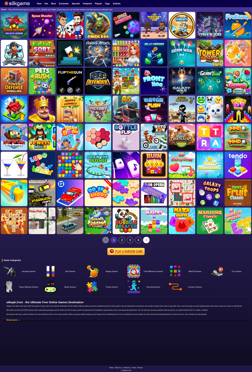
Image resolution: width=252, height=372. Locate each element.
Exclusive (64, 3)
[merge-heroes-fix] (98, 109)
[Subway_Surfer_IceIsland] (98, 220)
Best (53, 3)
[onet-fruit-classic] (238, 193)
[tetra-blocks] (210, 137)
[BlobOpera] (154, 193)
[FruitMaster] (238, 53)
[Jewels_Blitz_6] (42, 137)
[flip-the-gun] (70, 81)
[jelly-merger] (154, 53)
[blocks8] (238, 220)
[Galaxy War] (182, 81)
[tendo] (238, 165)
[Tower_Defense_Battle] (182, 25)
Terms (134, 368)
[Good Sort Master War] (126, 53)
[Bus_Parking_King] (126, 109)
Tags (107, 3)
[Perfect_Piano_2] (126, 165)
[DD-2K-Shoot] (98, 193)
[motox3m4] (154, 137)
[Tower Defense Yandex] (210, 53)
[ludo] (42, 165)
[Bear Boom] (70, 137)
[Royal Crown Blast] (42, 109)
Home (3, 9)
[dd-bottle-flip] (126, 137)
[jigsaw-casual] (126, 193)
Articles (116, 3)
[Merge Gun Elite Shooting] (14, 137)
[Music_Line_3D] (14, 193)
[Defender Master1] (98, 81)
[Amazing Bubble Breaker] (126, 220)
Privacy (140, 368)
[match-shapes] (182, 220)
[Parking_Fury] (42, 193)
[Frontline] (154, 81)
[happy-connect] (70, 109)
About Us (118, 368)
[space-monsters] (126, 25)
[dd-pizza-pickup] (42, 220)
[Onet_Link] (14, 220)
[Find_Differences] (238, 137)
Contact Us (127, 368)
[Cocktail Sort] (14, 165)
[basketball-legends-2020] (154, 25)
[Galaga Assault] (182, 53)
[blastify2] (154, 220)
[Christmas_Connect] (182, 193)
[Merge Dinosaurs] (182, 137)
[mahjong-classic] (210, 220)
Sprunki (76, 3)
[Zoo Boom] (126, 81)
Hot (46, 3)
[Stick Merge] (182, 109)
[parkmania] (70, 193)
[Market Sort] (42, 53)
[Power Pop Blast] (238, 109)
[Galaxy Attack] (98, 53)
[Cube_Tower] (210, 25)
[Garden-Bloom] (238, 81)
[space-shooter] (42, 25)
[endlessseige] (98, 25)
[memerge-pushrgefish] (154, 109)
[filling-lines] (182, 165)
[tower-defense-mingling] (14, 81)
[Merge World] (14, 109)
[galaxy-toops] (210, 193)
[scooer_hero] (70, 25)
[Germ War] (210, 81)
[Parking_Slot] (70, 220)
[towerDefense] (14, 53)
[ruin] (154, 165)
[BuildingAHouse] (70, 165)
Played (98, 3)
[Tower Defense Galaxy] (14, 25)
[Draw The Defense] (98, 165)
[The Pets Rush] (42, 81)
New (39, 3)
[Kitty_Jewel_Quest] (210, 109)
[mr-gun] (70, 53)
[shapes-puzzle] (98, 137)
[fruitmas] (238, 25)
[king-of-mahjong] (210, 165)
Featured (87, 3)
